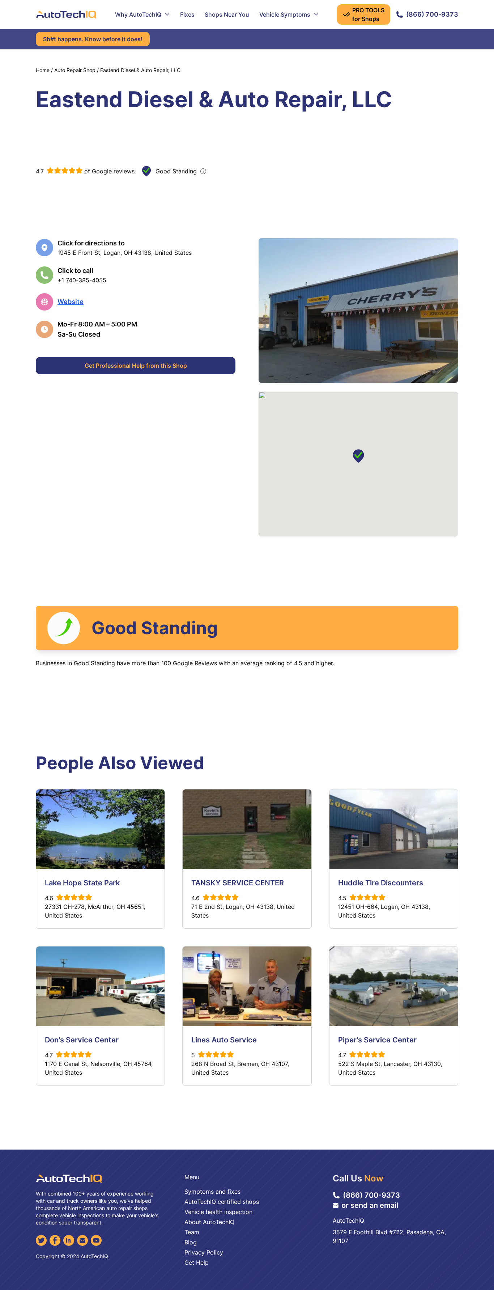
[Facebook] (55, 1240)
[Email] (82, 1240)
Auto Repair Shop (74, 70)
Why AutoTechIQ (138, 14)
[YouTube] (96, 1240)
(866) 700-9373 (432, 14)
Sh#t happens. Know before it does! (92, 39)
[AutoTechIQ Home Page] (66, 14)
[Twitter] (41, 1240)
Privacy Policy (203, 1252)
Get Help (196, 1262)
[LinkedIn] (68, 1240)
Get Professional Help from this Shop (136, 365)
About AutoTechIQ (209, 1222)
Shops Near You (227, 14)
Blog (190, 1242)
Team (191, 1232)
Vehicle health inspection (218, 1211)
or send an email (369, 1205)
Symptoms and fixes (212, 1191)
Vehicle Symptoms (284, 14)
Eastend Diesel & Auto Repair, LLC (140, 70)
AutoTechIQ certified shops (221, 1201)
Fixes (187, 14)
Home (43, 70)
